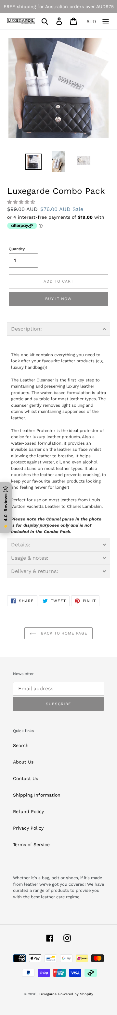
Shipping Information (36, 795)
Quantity (17, 249)
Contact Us (25, 778)
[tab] (58, 329)
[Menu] (105, 21)
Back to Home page (63, 633)
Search (21, 745)
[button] (22, 201)
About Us (23, 761)
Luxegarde (48, 994)
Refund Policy (28, 811)
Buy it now (58, 299)
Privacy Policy (28, 828)
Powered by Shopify (75, 994)
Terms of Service (31, 844)
